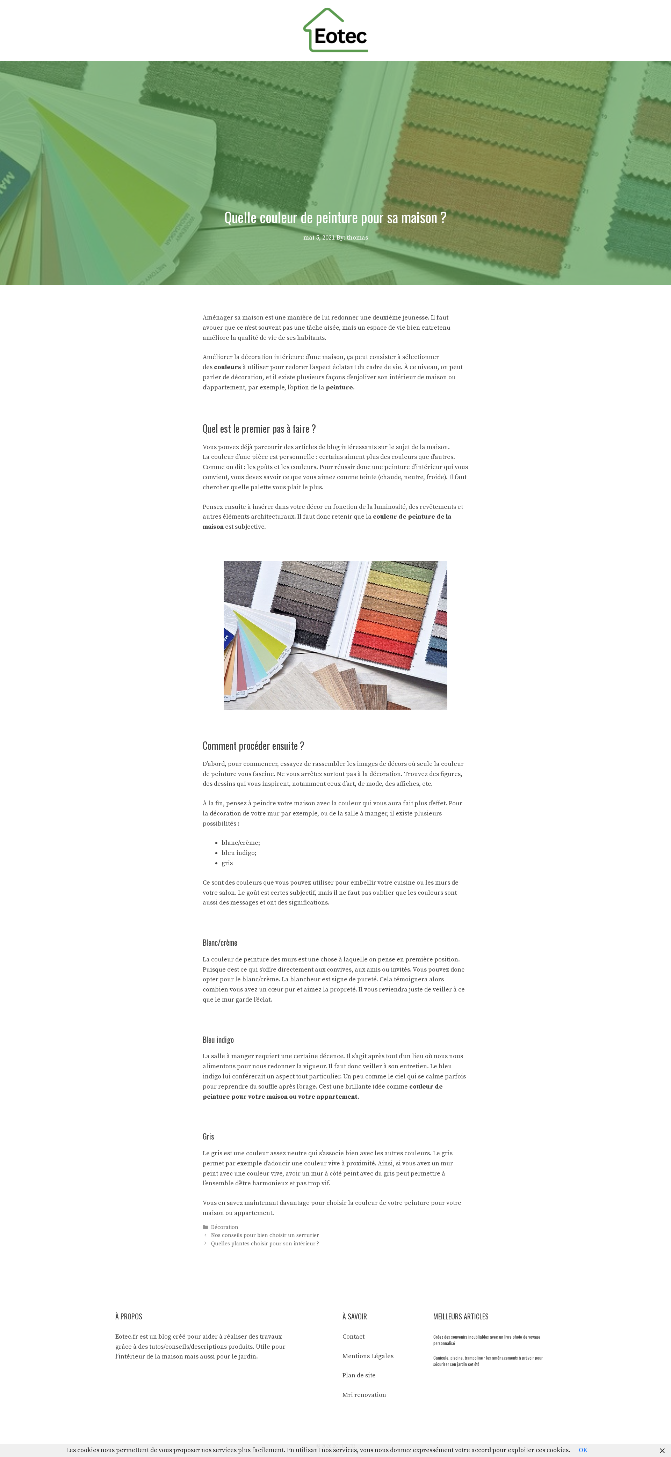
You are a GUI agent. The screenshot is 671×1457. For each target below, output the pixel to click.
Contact (353, 1337)
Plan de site (359, 1375)
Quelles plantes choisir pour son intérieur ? (265, 1243)
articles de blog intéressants (336, 447)
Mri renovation (364, 1395)
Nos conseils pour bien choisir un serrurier (265, 1235)
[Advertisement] (335, 113)
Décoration (224, 1227)
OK (583, 1450)
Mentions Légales (368, 1356)
